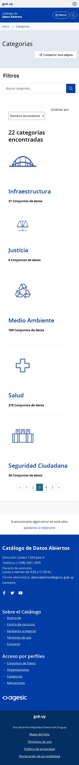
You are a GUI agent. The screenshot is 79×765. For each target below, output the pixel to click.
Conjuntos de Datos (21, 663)
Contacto (13, 644)
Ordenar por (60, 109)
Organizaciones (18, 670)
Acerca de (14, 618)
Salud (16, 395)
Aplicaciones (16, 683)
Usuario (70, 88)
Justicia (18, 250)
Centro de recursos (21, 624)
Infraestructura (29, 191)
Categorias (23, 26)
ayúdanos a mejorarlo (39, 528)
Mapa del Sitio (39, 734)
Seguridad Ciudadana (37, 465)
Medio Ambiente (31, 320)
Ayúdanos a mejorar (21, 631)
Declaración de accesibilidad (39, 756)
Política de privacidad (39, 749)
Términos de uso (19, 637)
